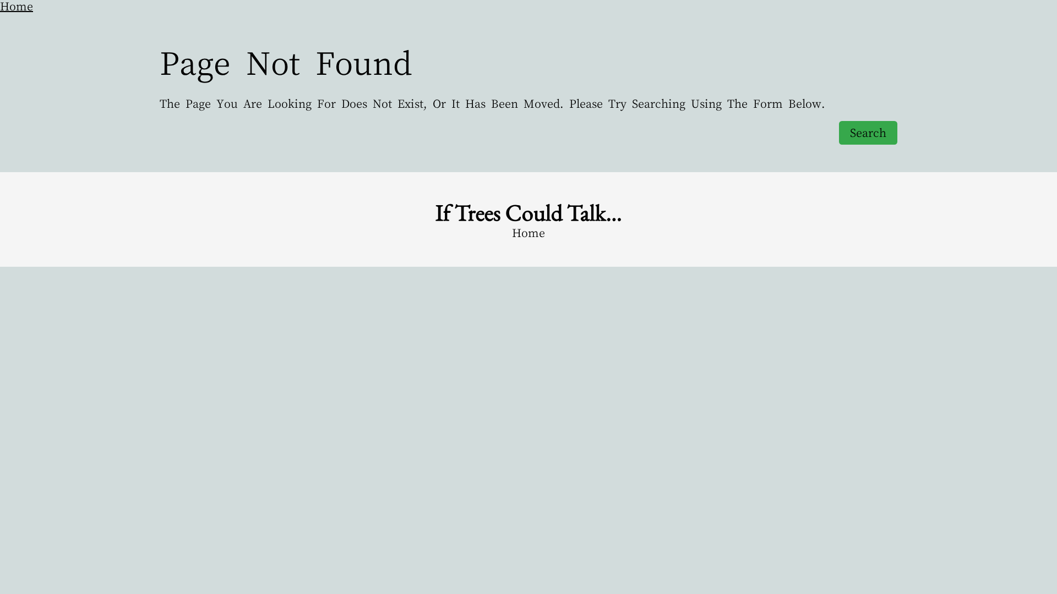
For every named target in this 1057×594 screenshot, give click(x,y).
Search (868, 133)
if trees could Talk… (528, 212)
